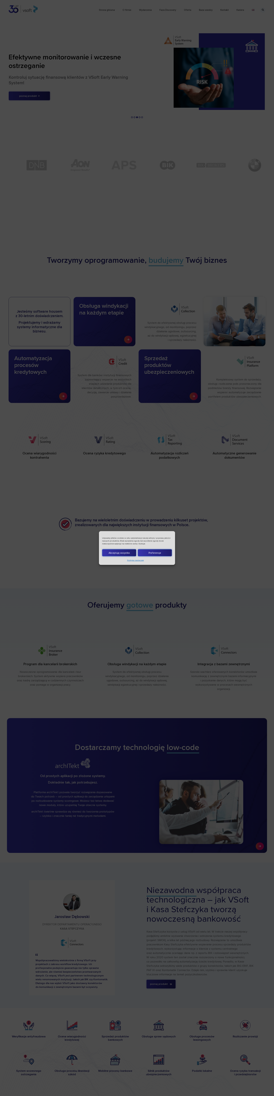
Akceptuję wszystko (119, 552)
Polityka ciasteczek (135, 560)
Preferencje (155, 552)
